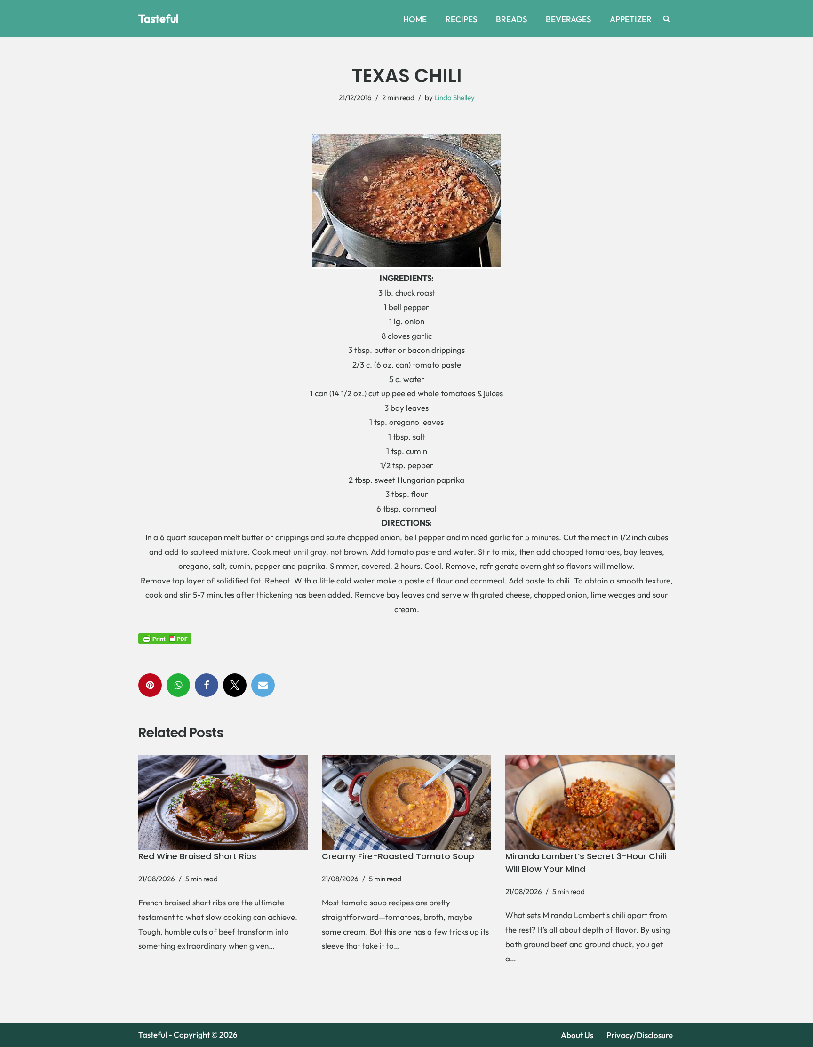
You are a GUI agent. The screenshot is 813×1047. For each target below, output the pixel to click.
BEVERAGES (568, 19)
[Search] (666, 18)
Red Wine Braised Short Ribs (197, 856)
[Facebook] (206, 685)
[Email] (263, 685)
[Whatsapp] (178, 685)
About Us (577, 1035)
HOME (415, 19)
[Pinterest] (150, 685)
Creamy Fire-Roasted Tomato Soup (398, 856)
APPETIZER (631, 19)
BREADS (511, 19)
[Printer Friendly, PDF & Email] (164, 638)
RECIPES (461, 19)
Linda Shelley (454, 97)
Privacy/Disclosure (639, 1035)
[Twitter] (235, 685)
